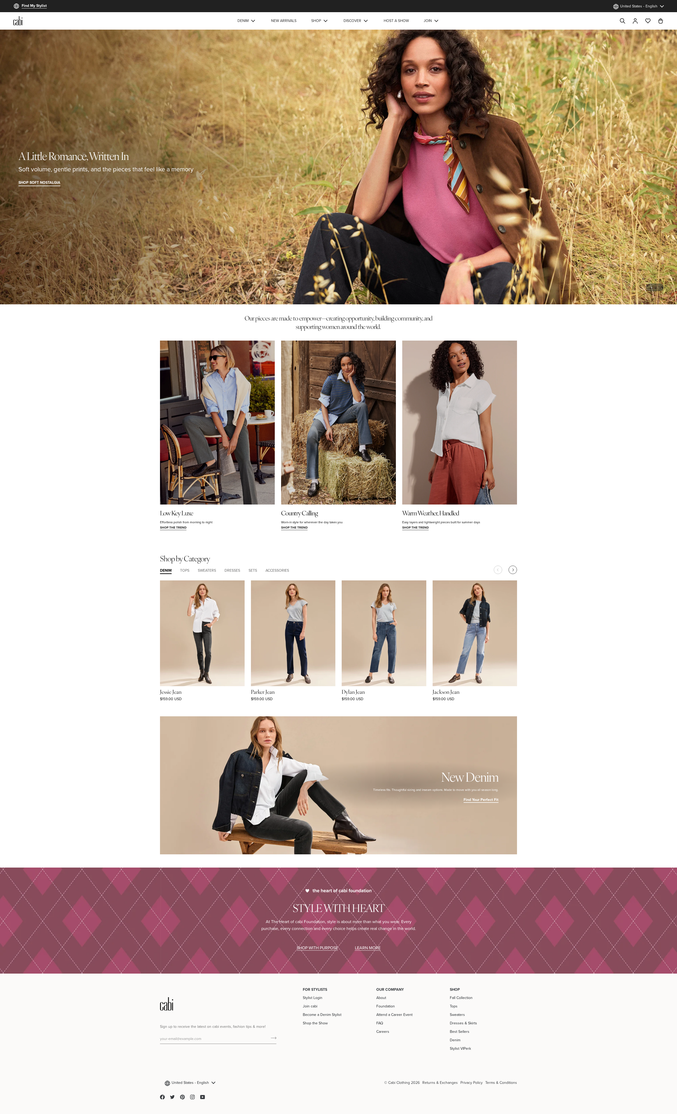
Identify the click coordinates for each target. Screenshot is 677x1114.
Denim (455, 1040)
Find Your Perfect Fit (481, 799)
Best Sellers (459, 1031)
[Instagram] (192, 1097)
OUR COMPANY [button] (390, 989)
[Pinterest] (182, 1097)
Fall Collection (461, 997)
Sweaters (457, 1014)
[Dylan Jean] (384, 633)
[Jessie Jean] (202, 633)
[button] (247, 20)
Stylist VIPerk (460, 1048)
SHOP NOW (648, 182)
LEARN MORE (368, 948)
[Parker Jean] (293, 633)
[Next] (513, 570)
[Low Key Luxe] (217, 423)
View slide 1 (651, 287)
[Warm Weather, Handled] (459, 423)
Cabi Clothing (399, 1082)
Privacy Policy (471, 1082)
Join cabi (310, 1006)
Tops (454, 1006)
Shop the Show (315, 1023)
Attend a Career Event (394, 1014)
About (381, 997)
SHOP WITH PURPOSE (317, 948)
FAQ (379, 1023)
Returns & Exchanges (440, 1082)
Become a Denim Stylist (322, 1014)
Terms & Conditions (501, 1082)
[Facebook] (162, 1097)
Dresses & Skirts (463, 1023)
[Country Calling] (338, 423)
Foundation (385, 1006)
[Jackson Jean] (475, 633)
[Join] (272, 1038)
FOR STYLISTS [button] (315, 989)
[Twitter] (172, 1097)
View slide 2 (657, 287)
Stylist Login (312, 997)
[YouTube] (202, 1097)
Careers (382, 1031)
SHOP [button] (455, 989)
